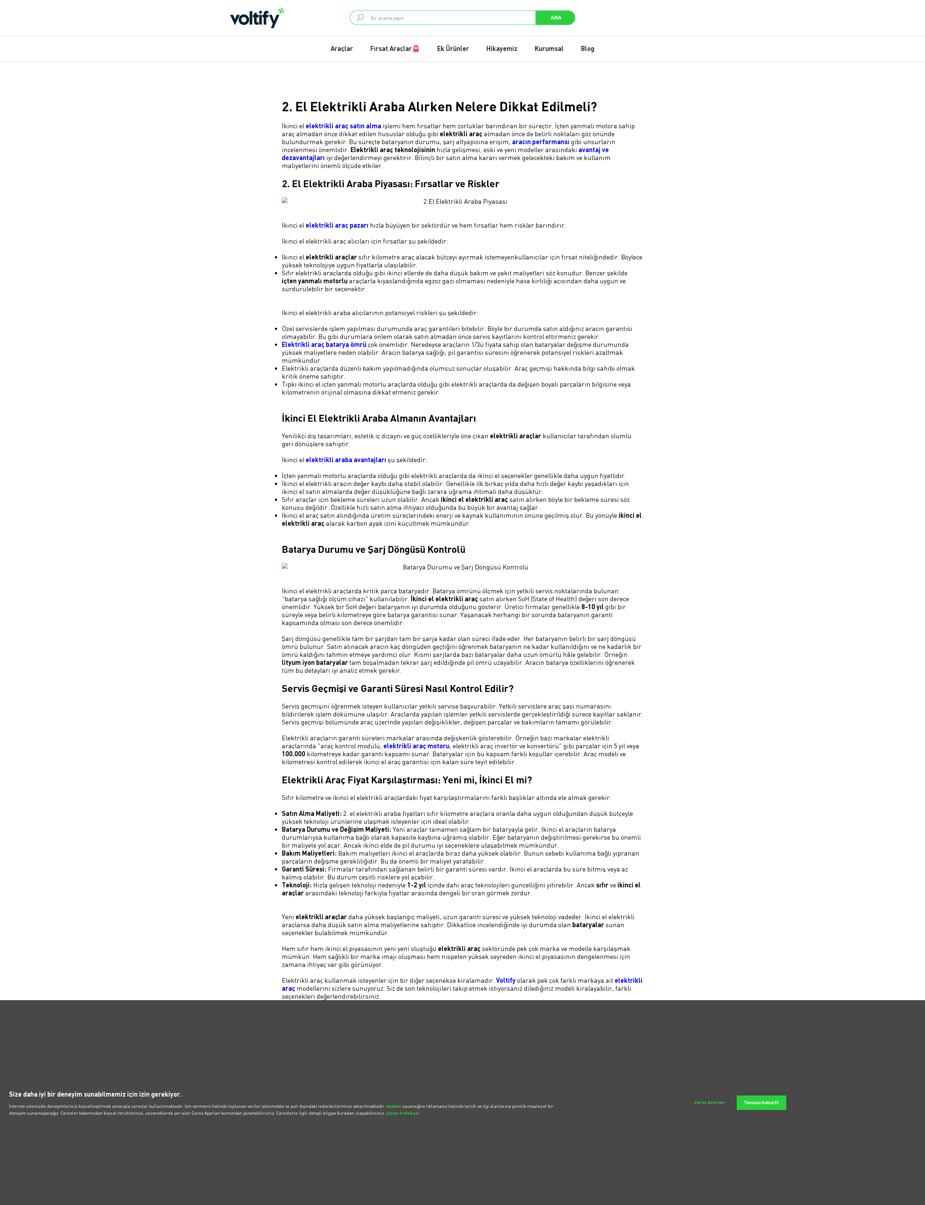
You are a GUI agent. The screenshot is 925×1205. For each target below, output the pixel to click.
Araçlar (342, 48)
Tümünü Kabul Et (761, 1102)
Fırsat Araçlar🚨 (395, 48)
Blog (587, 48)
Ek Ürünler (453, 48)
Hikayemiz (501, 48)
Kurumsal (549, 48)
